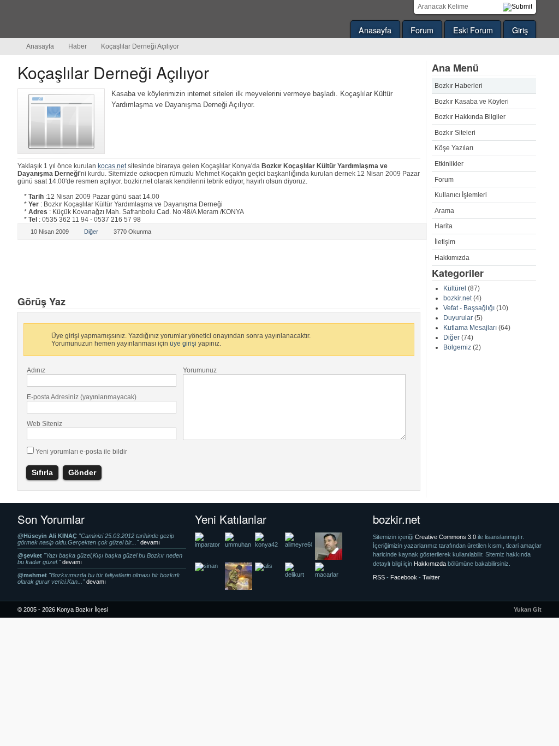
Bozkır (91, 19)
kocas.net (112, 166)
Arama (444, 211)
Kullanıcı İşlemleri (461, 195)
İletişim (445, 242)
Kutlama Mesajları (470, 327)
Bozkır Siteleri (455, 133)
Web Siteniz (44, 424)
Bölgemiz (457, 347)
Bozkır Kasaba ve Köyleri (472, 101)
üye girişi (183, 343)
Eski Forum (473, 29)
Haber (77, 46)
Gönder (82, 472)
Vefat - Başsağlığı (469, 308)
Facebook (110, 268)
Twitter (38, 268)
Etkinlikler (449, 164)
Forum (422, 29)
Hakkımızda (452, 258)
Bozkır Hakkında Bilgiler (470, 117)
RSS (379, 577)
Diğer (451, 337)
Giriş (520, 29)
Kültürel (454, 288)
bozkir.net (457, 298)
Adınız (36, 370)
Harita (444, 226)
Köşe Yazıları (454, 148)
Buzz (146, 268)
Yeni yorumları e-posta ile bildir (81, 451)
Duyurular (458, 318)
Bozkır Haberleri (459, 86)
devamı (150, 542)
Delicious (74, 268)
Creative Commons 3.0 (446, 537)
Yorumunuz (200, 370)
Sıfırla (42, 472)
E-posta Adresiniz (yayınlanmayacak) (81, 397)
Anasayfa (375, 29)
